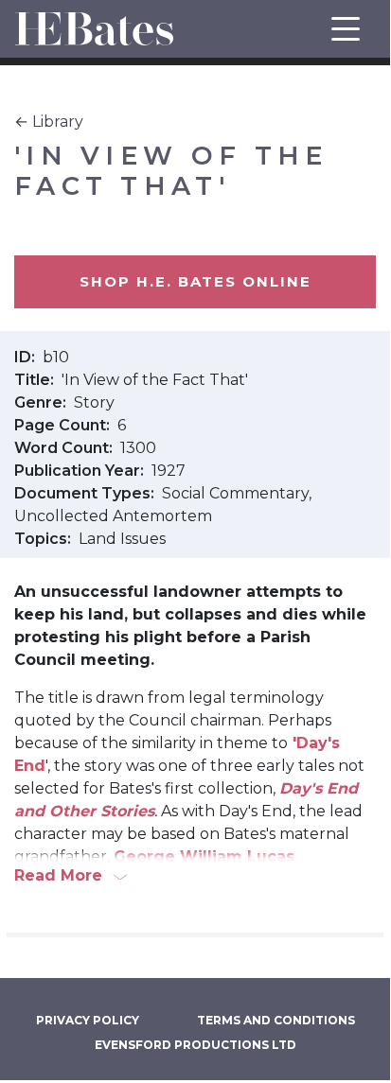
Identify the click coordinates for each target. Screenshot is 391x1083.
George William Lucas (204, 856)
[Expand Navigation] (345, 29)
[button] (195, 876)
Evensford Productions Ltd (195, 1045)
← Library (48, 122)
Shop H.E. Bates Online (195, 281)
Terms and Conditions (276, 1020)
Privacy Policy (87, 1020)
